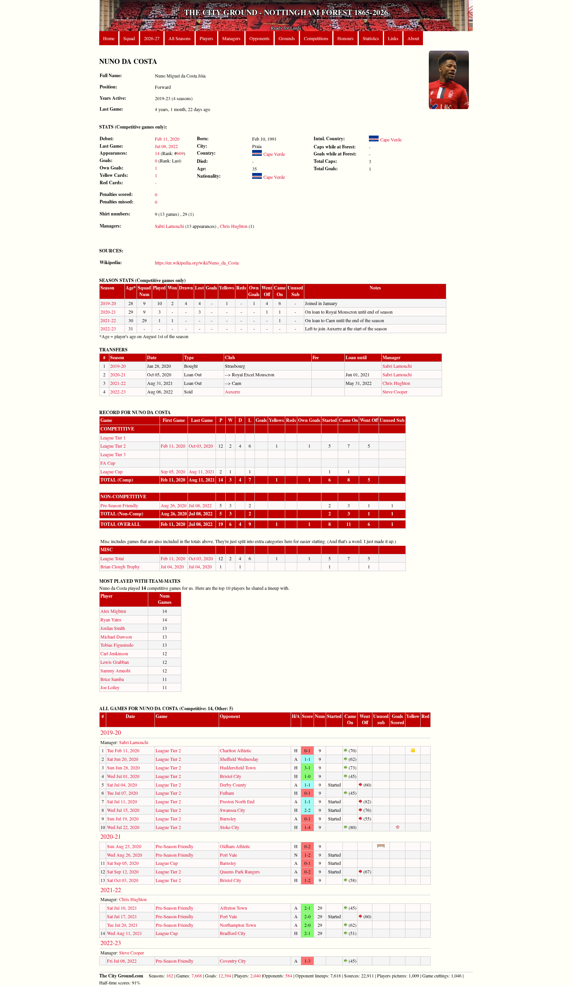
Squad (129, 38)
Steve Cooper (395, 391)
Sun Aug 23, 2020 (124, 846)
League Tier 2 (113, 446)
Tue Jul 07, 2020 (122, 793)
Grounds (287, 38)
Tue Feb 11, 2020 (123, 750)
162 (169, 975)
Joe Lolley (109, 687)
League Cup (111, 471)
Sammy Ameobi (115, 670)
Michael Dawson (116, 636)
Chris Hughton (233, 226)
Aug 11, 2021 (201, 471)
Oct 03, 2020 (201, 446)
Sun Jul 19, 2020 (123, 818)
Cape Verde (273, 154)
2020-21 (108, 312)
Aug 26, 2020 (173, 505)
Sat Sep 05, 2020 (123, 863)
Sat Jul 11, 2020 (122, 801)
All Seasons (179, 38)
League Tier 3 (113, 454)
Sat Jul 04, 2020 (122, 784)
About (413, 38)
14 (157, 153)
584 (288, 975)
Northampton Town (238, 925)
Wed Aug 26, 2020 (124, 855)
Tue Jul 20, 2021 (122, 925)
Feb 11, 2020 (167, 139)
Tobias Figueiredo (116, 645)
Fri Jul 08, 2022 (122, 961)
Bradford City (233, 933)
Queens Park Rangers (240, 871)
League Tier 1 (113, 437)
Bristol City (230, 776)
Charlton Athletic (235, 750)
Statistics (371, 38)
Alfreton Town (233, 908)
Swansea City (232, 810)
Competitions (316, 38)
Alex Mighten (113, 611)
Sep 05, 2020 (173, 471)
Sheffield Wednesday (239, 759)
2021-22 (108, 320)
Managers (231, 38)
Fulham (227, 793)
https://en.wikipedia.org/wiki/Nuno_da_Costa (197, 262)
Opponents (259, 38)
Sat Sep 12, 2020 (123, 871)
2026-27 (152, 38)
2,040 (255, 975)
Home (108, 38)
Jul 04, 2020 (172, 566)
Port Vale (228, 855)
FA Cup (107, 463)
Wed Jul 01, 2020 (123, 776)
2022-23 (108, 328)
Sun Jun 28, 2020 (123, 767)
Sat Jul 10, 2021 (122, 908)
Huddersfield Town (238, 767)
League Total (112, 558)
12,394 (224, 975)
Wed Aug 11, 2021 (124, 933)
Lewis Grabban (114, 662)
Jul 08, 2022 (166, 146)
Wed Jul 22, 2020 (123, 827)
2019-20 (108, 303)
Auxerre (232, 391)
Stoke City (229, 827)
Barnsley (228, 818)
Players (206, 38)
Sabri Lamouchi (169, 226)
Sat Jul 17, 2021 (122, 916)
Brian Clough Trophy (120, 566)
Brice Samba (112, 679)
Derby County (233, 784)
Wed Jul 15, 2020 (123, 810)
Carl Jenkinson (114, 653)
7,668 (196, 975)
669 (180, 153)
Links (393, 38)
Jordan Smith (112, 628)
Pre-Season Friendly (119, 505)
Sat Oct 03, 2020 (122, 880)
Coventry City (233, 961)
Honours (345, 38)
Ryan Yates (110, 619)
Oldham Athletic (235, 846)
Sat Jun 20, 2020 (122, 759)
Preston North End (237, 801)
